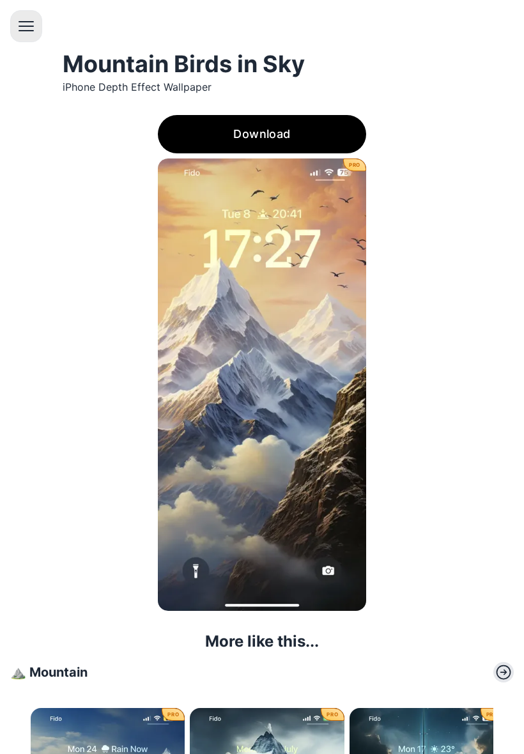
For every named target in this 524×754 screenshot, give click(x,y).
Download (262, 134)
